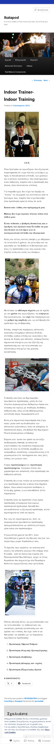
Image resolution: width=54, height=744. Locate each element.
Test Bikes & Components (15, 72)
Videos (29, 65)
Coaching (8, 701)
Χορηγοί (34, 59)
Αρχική (8, 59)
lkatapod (11, 17)
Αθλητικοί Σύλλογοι (13, 65)
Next (47, 80)
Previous (37, 80)
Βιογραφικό (20, 59)
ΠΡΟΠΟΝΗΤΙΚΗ (30, 698)
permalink (39, 701)
